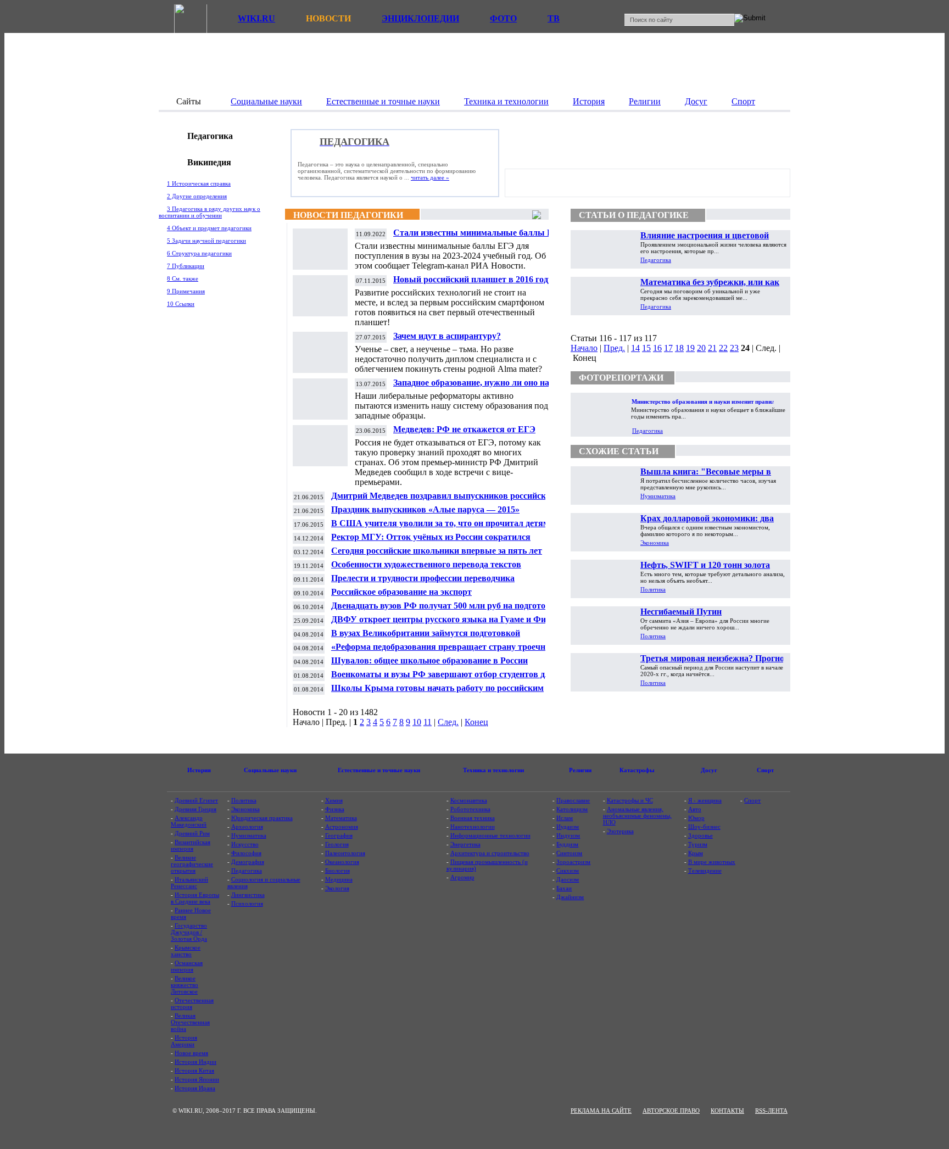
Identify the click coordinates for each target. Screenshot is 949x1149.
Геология (337, 844)
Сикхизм (567, 870)
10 (416, 722)
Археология (247, 826)
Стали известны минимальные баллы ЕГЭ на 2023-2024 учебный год (479, 237)
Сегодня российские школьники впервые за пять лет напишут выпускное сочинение (436, 555)
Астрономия (341, 826)
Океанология (342, 861)
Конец (476, 722)
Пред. (614, 348)
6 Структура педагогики (199, 253)
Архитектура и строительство (489, 853)
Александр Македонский (188, 821)
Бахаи (564, 888)
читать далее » (430, 177)
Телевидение (705, 870)
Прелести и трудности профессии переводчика (423, 578)
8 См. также (182, 278)
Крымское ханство (185, 950)
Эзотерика (620, 831)
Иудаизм (567, 826)
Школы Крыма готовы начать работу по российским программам (437, 692)
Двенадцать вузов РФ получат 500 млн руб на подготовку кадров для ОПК (445, 610)
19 (690, 348)
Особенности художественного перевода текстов (426, 564)
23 (734, 348)
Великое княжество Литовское (184, 985)
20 (701, 348)
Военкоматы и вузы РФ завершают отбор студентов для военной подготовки (443, 679)
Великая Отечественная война (190, 1022)
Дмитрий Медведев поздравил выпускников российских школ (443, 500)
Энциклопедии (420, 18)
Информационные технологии (490, 835)
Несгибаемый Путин (681, 611)
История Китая (194, 1070)
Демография (247, 861)
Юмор (696, 818)
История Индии (195, 1061)
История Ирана (195, 1088)
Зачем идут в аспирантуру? (447, 336)
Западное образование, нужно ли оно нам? (476, 382)
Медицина (339, 879)
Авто (694, 809)
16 (657, 348)
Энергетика (465, 844)
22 (723, 348)
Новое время (191, 1053)
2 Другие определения (197, 196)
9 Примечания (186, 291)
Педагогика (655, 259)
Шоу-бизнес (704, 826)
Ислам (564, 818)
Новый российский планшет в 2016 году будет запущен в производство (472, 284)
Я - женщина (705, 800)
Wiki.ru (256, 18)
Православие (573, 800)
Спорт (752, 800)
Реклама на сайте (601, 1110)
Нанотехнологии (472, 826)
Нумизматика (658, 496)
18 (679, 348)
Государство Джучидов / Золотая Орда (189, 932)
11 (427, 722)
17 (668, 348)
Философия (246, 853)
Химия (334, 800)
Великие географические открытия (192, 864)
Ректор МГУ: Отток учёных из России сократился (431, 537)
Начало (584, 348)
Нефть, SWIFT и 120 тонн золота (705, 565)
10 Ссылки (180, 303)
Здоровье (700, 835)
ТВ (554, 18)
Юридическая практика (262, 818)
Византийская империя (190, 845)
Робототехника (470, 809)
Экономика (654, 542)
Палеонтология (345, 853)
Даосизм (567, 879)
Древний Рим (192, 833)
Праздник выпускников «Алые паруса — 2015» (425, 509)
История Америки (184, 1040)
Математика (341, 818)
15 (646, 348)
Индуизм (568, 835)
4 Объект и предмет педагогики (209, 228)
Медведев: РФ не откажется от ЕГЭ (464, 429)
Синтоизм (569, 853)
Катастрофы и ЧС (630, 800)
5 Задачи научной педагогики (206, 240)
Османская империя (187, 966)
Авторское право (671, 1110)
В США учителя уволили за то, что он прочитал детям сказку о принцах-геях (440, 527)
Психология (247, 903)
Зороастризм (573, 861)
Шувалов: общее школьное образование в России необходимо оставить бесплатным (429, 665)
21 (712, 348)
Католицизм (572, 809)
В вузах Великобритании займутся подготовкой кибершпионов (425, 637)
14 (635, 348)
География (339, 835)
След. (448, 722)
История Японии (197, 1079)
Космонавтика (468, 800)
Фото (503, 18)
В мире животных (711, 861)
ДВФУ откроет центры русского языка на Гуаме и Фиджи (446, 619)
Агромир (462, 877)
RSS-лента (771, 1110)
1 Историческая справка (199, 183)
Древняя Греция (195, 809)
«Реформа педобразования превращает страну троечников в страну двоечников (448, 651)
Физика (334, 809)
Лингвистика (248, 894)
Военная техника (472, 818)
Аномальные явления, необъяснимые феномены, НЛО (637, 816)
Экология (337, 888)
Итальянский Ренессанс (189, 882)
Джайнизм (570, 897)
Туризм (697, 844)
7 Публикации (185, 266)
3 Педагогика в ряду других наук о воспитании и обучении (209, 212)
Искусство (245, 844)
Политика (653, 589)
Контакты (727, 1110)
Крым (695, 853)
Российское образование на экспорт (401, 591)
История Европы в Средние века (195, 898)
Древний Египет (196, 800)
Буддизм (567, 844)
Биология (337, 870)
